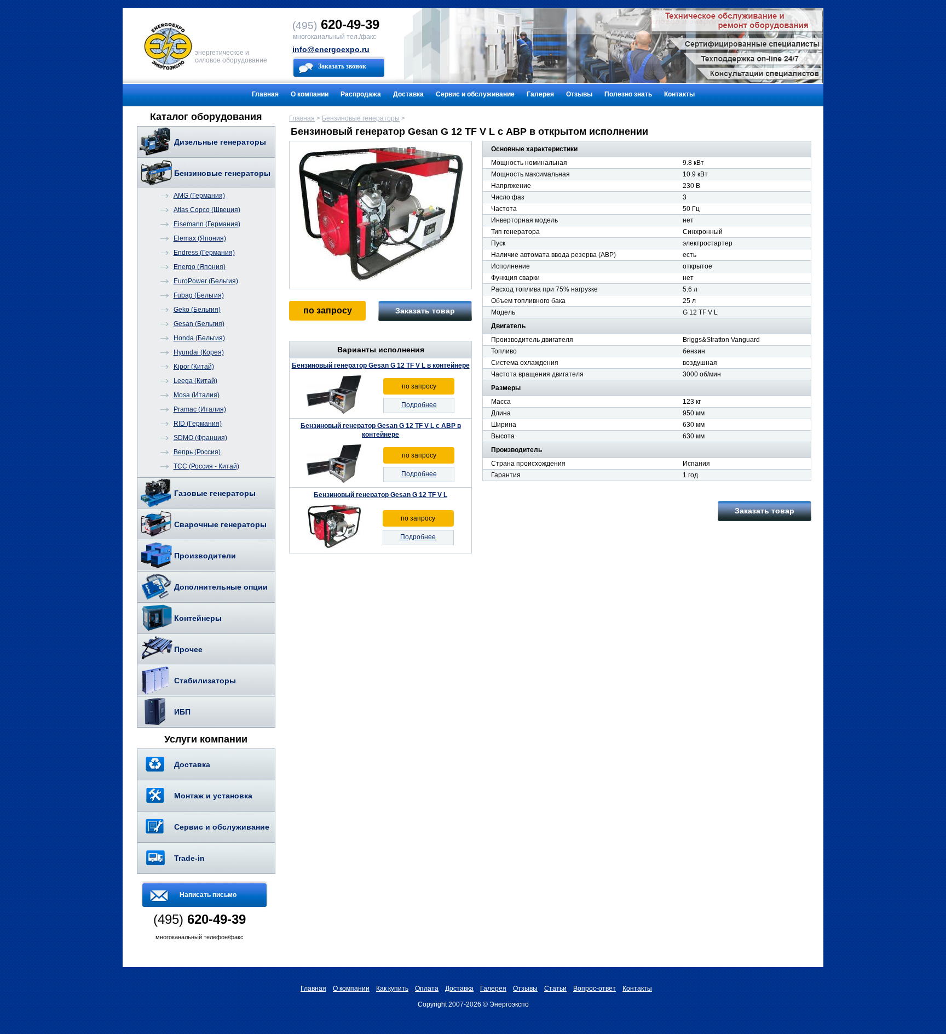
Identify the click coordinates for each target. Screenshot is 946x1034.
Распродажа (361, 94)
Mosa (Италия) (197, 395)
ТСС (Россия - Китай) (206, 466)
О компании (309, 94)
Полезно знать (628, 94)
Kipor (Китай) (194, 366)
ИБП (182, 711)
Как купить (392, 988)
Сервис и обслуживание (475, 94)
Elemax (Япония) (200, 238)
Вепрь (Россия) (197, 452)
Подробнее (419, 405)
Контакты (679, 94)
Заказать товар (425, 310)
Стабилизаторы (205, 680)
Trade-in (189, 858)
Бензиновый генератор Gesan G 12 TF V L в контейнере (381, 365)
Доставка (408, 94)
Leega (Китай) (195, 381)
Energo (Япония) (200, 267)
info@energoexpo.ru (331, 49)
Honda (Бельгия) (199, 338)
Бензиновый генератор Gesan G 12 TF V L (380, 495)
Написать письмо (208, 895)
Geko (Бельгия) (197, 309)
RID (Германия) (198, 423)
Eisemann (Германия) (207, 224)
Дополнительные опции (221, 586)
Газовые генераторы (215, 493)
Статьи (555, 988)
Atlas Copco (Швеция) (207, 210)
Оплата (427, 988)
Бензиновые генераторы (222, 173)
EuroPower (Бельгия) (206, 281)
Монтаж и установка (213, 795)
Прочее (188, 649)
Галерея (540, 94)
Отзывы (579, 94)
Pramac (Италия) (200, 409)
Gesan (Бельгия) (199, 324)
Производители (205, 555)
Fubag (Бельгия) (199, 295)
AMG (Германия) (199, 195)
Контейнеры (198, 618)
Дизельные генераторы (220, 142)
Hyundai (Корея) (199, 352)
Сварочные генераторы (220, 524)
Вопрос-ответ (594, 988)
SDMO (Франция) (200, 438)
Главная (265, 94)
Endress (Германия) (204, 252)
